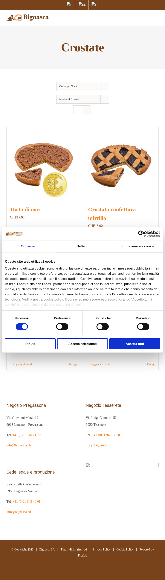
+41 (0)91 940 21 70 (26, 435)
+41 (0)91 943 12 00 (106, 435)
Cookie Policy (125, 549)
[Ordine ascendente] (105, 86)
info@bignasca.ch (18, 445)
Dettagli (73, 364)
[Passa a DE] (82, 5)
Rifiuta (30, 344)
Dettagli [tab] (83, 246)
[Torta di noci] (43, 164)
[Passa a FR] (95, 5)
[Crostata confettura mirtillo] (121, 164)
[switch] (62, 326)
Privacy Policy (102, 549)
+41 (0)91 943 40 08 (26, 501)
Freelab (82, 555)
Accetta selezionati (82, 344)
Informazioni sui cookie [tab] (136, 246)
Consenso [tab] (28, 246)
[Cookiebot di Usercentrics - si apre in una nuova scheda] (141, 234)
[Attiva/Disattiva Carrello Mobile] (149, 18)
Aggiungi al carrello (23, 364)
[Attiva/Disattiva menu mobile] (157, 18)
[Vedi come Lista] (86, 110)
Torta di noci (25, 209)
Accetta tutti (135, 344)
